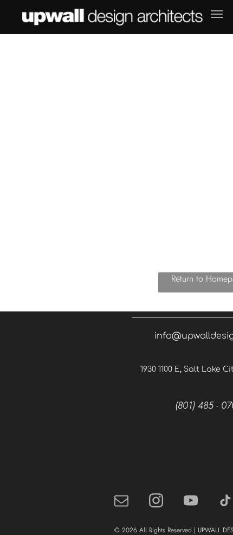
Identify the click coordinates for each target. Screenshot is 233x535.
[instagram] (156, 501)
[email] (121, 501)
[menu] (217, 14)
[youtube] (191, 501)
